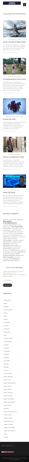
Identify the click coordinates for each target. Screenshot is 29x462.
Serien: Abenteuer (8, 376)
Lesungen (6, 354)
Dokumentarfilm (8, 309)
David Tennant (12, 231)
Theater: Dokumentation (10, 411)
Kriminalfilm (12, 154)
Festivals (6, 325)
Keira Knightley (7, 241)
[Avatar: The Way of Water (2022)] (14, 29)
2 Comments (15, 52)
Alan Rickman (6, 219)
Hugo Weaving (15, 236)
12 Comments (15, 206)
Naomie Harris (15, 248)
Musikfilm (6, 367)
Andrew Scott (13, 219)
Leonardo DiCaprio (16, 241)
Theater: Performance (9, 430)
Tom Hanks (5, 259)
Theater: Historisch (8, 421)
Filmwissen (7, 329)
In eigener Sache (8, 338)
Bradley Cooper (6, 226)
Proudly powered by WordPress (10, 458)
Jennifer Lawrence (12, 238)
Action (19, 39)
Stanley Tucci (20, 255)
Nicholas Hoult (14, 250)
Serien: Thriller (7, 405)
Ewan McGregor (18, 233)
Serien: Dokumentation (10, 383)
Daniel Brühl (18, 230)
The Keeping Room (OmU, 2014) (14, 79)
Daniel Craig (5, 231)
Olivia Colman (6, 252)
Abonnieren (8, 285)
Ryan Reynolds (6, 253)
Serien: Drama (7, 386)
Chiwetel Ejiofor (15, 228)
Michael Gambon (17, 246)
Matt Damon (7, 245)
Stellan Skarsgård (8, 257)
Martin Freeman (13, 243)
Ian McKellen (22, 236)
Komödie (6, 344)
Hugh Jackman (7, 236)
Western (19, 76)
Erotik (5, 316)
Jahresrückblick (8, 341)
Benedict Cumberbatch (10, 222)
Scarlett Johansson (9, 255)
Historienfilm (7, 332)
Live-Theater (7, 360)
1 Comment (13, 131)
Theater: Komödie (8, 424)
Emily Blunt (11, 233)
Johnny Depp (7, 240)
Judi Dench (21, 240)
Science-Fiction (8, 373)
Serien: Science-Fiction (10, 402)
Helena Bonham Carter (16, 235)
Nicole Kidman (22, 250)
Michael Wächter (7, 248)
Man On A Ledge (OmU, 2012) (13, 157)
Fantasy (16, 190)
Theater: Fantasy (8, 418)
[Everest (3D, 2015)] (14, 107)
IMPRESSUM (9, 445)
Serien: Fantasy (8, 389)
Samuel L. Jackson (15, 253)
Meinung (6, 364)
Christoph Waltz (6, 230)
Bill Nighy (19, 225)
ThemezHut (16, 459)
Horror (5, 335)
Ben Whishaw (13, 225)
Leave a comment (15, 92)
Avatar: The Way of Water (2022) (14, 42)
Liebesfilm (6, 357)
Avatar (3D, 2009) (9, 192)
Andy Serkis (20, 219)
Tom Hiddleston (14, 259)
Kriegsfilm (6, 348)
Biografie (16, 116)
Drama (9, 76)
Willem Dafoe (6, 260)
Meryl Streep (15, 245)
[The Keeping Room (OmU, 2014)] (14, 66)
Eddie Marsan (5, 233)
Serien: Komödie (8, 395)
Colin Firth (13, 230)
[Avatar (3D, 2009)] (14, 182)
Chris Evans (21, 228)
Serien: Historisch (8, 392)
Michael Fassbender (8, 246)
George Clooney (6, 235)
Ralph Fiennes (21, 252)
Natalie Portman (6, 250)
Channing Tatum (7, 228)
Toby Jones (17, 257)
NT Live (6, 370)
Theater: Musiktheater (9, 427)
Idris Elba (5, 238)
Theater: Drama (8, 415)
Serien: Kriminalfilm (9, 399)
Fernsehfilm (7, 322)
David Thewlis (20, 231)
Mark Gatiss (6, 243)
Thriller (14, 76)
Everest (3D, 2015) (9, 119)
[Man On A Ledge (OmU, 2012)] (14, 145)
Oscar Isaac (13, 251)
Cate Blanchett (17, 226)
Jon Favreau (15, 240)
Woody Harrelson (15, 260)
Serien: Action (7, 380)
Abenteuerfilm (12, 39)
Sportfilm (6, 408)
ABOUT (3, 445)
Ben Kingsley (5, 225)
